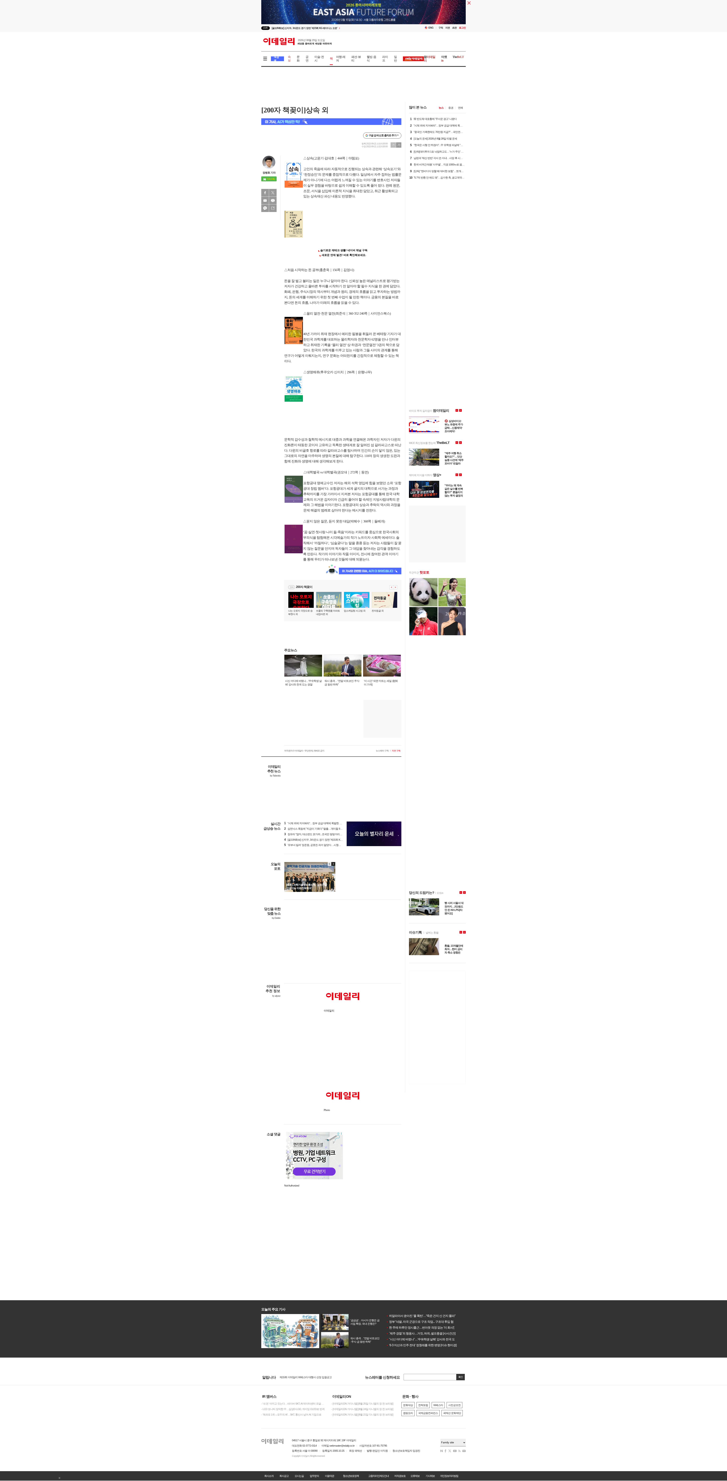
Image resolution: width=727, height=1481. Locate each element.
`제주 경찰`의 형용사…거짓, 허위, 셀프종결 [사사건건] (420, 1333)
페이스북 (265, 192)
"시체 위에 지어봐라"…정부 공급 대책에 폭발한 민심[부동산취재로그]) (323, 823)
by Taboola (275, 775)
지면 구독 (396, 750)
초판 (454, 27)
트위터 (273, 192)
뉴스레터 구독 (382, 750)
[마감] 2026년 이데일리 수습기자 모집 (300, 1377)
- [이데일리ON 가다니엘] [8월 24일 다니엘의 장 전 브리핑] (362, 1409)
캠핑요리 (408, 1413)
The (458, 56)
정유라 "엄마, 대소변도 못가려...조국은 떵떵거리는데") (315, 834)
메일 (265, 200)
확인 (460, 1377)
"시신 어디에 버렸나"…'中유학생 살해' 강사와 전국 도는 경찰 (425, 1339)
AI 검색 (276, 58)
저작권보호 (400, 1475)
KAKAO (265, 208)
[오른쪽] (333, 864)
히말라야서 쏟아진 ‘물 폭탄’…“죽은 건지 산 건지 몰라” (420, 1315)
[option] (333, 28)
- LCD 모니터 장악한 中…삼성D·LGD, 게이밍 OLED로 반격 (292, 1409)
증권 (450, 107)
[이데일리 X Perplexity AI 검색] (331, 121)
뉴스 (441, 107)
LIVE (265, 28)
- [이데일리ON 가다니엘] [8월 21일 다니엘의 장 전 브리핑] (362, 1414)
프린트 (273, 200)
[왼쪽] (330, 864)
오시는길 (299, 1475)
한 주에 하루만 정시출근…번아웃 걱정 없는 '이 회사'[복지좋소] (426, 1327)
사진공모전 (454, 1405)
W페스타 (438, 1405)
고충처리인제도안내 (378, 1475)
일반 (395, 58)
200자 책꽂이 (304, 587)
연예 (460, 107)
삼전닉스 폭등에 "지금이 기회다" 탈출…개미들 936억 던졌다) (319, 828)
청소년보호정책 (351, 1475)
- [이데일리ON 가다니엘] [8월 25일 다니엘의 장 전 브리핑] (362, 1403)
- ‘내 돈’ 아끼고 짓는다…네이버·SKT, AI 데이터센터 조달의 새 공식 (293, 1403)
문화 (298, 58)
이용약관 (329, 1475)
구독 (440, 27)
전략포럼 (423, 1405)
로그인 (462, 27)
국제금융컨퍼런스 (428, 1413)
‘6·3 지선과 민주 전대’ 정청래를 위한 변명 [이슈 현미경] (421, 1345)
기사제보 (430, 1475)
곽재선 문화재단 (452, 1413)
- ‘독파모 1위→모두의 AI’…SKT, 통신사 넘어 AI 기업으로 (291, 1414)
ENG (431, 27)
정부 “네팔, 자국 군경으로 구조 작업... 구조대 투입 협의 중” (423, 1321)
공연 (307, 58)
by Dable (276, 918)
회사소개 (268, 1475)
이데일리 (297, 41)
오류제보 (415, 1475)
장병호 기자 (269, 172)
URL (273, 208)
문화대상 (408, 1405)
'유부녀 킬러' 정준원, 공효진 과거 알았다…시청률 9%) (315, 845)
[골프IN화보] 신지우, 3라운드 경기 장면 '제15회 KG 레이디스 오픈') (321, 839)
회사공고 (284, 1475)
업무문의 (314, 1475)
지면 (447, 27)
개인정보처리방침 (449, 1475)
